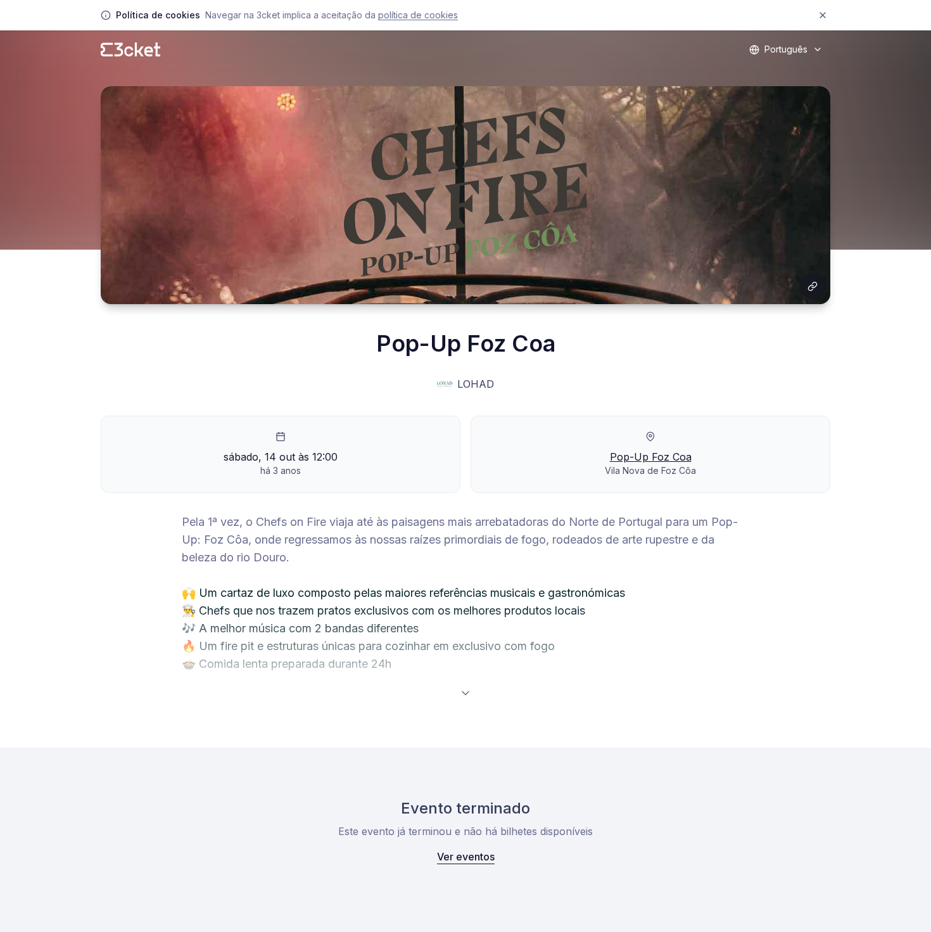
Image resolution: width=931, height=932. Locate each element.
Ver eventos (466, 856)
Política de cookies (418, 15)
